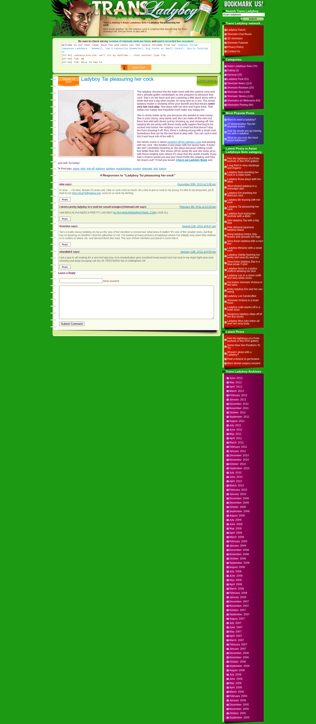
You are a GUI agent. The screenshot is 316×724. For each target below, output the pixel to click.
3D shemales (235, 38)
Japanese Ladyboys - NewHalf (82, 48)
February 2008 (238, 592)
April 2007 (235, 635)
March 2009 (236, 537)
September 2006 (239, 665)
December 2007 (239, 601)
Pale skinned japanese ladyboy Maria (240, 228)
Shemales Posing (237, 104)
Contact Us (233, 51)
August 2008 (237, 567)
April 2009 (235, 532)
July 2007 (235, 623)
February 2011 (238, 446)
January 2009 (237, 545)
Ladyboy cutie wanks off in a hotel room (243, 308)
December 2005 (239, 704)
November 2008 (239, 554)
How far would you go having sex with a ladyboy (244, 132)
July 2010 (235, 472)
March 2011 (236, 442)
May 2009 (235, 528)
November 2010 (239, 459)
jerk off (90, 168)
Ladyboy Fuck (235, 79)
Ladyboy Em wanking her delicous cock (242, 194)
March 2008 (236, 588)
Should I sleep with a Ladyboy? (239, 353)
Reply (65, 199)
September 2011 (239, 416)
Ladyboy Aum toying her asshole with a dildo (241, 215)
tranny (162, 168)
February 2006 (238, 696)
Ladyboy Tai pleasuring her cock (117, 79)
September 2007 (239, 614)
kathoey (100, 168)
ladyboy (110, 168)
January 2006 (237, 700)
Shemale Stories (237, 96)
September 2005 (239, 717)
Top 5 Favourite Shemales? (124, 48)
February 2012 (238, 395)
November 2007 (239, 605)
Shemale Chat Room (239, 34)
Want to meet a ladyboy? (241, 119)
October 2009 (237, 507)
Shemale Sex (235, 91)
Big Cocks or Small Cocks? (165, 48)
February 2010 (238, 489)
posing (137, 168)
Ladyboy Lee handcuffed (241, 296)
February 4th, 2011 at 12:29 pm (197, 206)
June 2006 (235, 678)
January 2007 (237, 648)
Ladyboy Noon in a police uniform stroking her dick (242, 270)
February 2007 (238, 644)
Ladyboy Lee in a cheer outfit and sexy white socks (244, 277)
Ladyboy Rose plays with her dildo (244, 180)
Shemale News (236, 83)
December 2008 (239, 549)
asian (76, 168)
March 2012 (236, 391)
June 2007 (235, 627)
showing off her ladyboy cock (184, 142)
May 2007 (235, 631)
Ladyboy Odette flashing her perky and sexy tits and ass (243, 256)
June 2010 (235, 476)
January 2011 (237, 451)
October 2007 (237, 610)
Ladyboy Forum (236, 29)
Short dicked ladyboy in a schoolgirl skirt (242, 187)
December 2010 (239, 455)
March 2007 (236, 640)
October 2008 (237, 558)
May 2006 (235, 683)
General (232, 74)
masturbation (124, 168)
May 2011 (235, 433)
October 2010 (237, 464)
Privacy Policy (235, 47)
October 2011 (237, 412)
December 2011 (239, 403)
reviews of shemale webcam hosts (130, 41)
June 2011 (235, 429)
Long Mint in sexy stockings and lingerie (243, 167)
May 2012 (235, 382)
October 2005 (237, 713)
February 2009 (238, 541)
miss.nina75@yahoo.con (86, 193)
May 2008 (235, 580)
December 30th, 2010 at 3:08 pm (197, 184)
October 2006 (237, 661)
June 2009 (235, 524)
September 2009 (239, 511)
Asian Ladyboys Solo (135, 22)
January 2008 (237, 597)
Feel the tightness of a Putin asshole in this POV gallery (243, 160)
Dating (231, 70)
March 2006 (236, 691)
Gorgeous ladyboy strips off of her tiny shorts (244, 315)
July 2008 (235, 571)
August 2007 (237, 618)
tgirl (155, 168)
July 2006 (235, 674)
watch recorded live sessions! (175, 41)
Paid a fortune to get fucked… (244, 358)
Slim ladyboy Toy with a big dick (243, 222)
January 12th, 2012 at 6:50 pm (198, 251)
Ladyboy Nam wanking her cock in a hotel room (243, 173)
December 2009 (239, 498)
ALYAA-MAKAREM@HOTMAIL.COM (134, 212)
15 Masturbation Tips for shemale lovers (241, 125)
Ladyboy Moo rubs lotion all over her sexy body (243, 322)
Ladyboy (115, 22)
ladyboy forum (187, 45)
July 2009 (235, 519)
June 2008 (235, 575)
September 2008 (239, 562)
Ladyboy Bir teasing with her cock (243, 201)
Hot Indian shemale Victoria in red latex (244, 283)
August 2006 (237, 670)
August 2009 (237, 515)
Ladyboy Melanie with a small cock (244, 249)
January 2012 (237, 399)
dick (83, 168)
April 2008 (235, 584)
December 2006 (239, 653)
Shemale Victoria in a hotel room (243, 301)
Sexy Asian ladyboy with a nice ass (245, 242)
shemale (147, 168)
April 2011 (235, 438)
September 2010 (239, 468)
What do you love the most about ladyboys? (242, 139)
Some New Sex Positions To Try (243, 346)
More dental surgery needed (243, 363)
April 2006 (235, 687)
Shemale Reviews (238, 87)
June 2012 (235, 378)
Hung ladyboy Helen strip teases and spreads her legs (243, 235)
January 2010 (237, 494)
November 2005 (239, 708)
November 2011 (239, 408)
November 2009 (239, 502)
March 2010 (236, 485)
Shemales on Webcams (241, 100)
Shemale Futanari (237, 42)
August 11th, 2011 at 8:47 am (199, 226)
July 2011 (235, 425)
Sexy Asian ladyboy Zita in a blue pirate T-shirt (243, 263)
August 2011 (237, 421)
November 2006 (239, 657)
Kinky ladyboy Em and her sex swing (244, 290)
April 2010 (235, 481)
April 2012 (235, 386)
